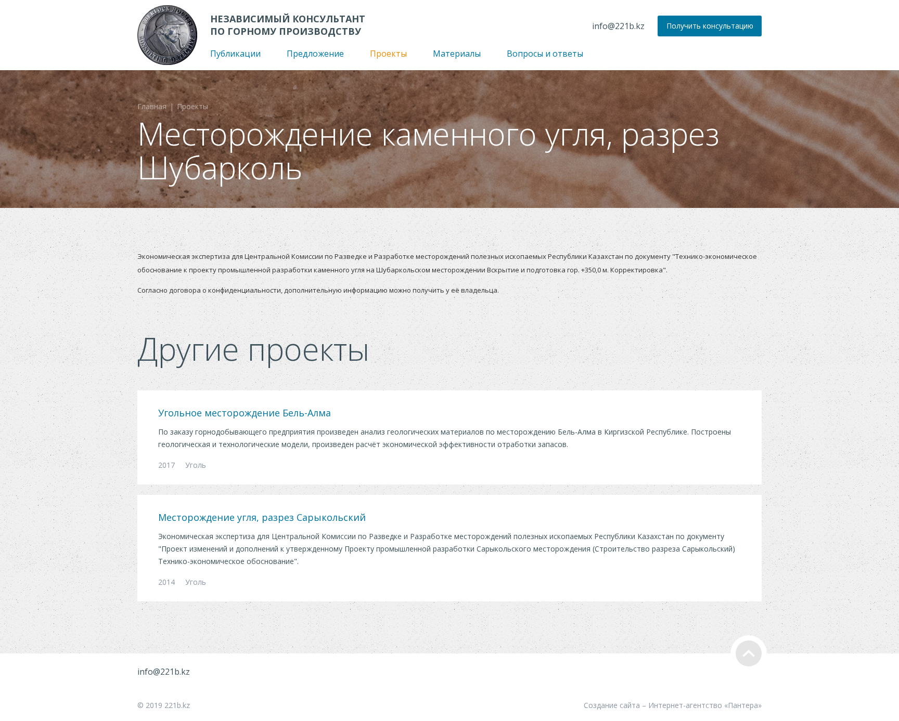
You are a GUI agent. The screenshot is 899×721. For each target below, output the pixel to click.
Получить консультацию (709, 26)
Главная (151, 106)
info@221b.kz (618, 26)
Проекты (388, 53)
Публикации (235, 53)
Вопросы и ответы (545, 53)
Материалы (457, 53)
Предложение (315, 53)
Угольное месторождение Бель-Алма (244, 413)
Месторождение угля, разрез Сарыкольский (262, 517)
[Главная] (167, 35)
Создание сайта (612, 705)
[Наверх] (749, 653)
